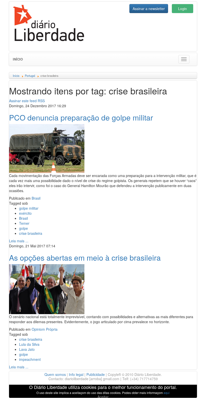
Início (18, 59)
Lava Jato (27, 349)
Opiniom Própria (45, 329)
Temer (24, 223)
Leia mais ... (18, 240)
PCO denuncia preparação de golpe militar (81, 117)
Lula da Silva (29, 344)
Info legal (76, 374)
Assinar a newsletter (149, 8)
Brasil (36, 198)
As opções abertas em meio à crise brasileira (85, 257)
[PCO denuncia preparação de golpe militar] (46, 147)
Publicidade (95, 374)
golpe (23, 228)
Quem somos (55, 374)
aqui (167, 392)
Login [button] (182, 8)
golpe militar (28, 208)
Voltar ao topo (191, 387)
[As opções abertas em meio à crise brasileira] (46, 288)
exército (25, 213)
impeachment (30, 359)
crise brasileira (30, 233)
